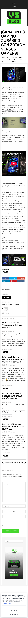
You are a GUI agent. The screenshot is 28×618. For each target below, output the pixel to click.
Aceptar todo (14, 607)
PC (6, 304)
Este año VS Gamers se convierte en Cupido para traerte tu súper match (13, 359)
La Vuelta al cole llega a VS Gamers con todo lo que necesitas (13, 324)
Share (6, 278)
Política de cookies (6, 603)
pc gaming (10, 304)
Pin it (14, 281)
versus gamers (16, 304)
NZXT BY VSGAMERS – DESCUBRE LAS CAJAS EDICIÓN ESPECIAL (12, 395)
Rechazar (14, 610)
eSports (4, 304)
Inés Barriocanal (6, 290)
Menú (15, 3)
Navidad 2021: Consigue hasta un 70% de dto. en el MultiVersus (13, 426)
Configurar (14, 614)
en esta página (9, 109)
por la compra (15, 137)
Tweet (14, 278)
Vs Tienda (6, 297)
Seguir (14, 6)
